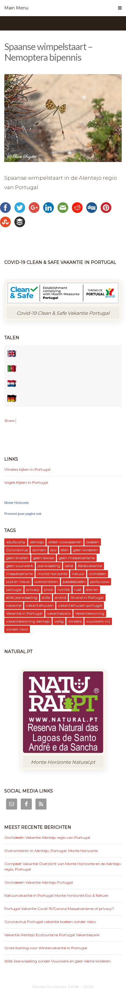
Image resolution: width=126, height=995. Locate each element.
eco (53, 550)
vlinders (75, 621)
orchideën (97, 573)
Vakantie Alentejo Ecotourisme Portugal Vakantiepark (51, 934)
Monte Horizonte (16, 503)
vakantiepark (59, 613)
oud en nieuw (18, 581)
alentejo (37, 542)
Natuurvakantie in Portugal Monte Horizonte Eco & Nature (56, 895)
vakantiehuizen (40, 605)
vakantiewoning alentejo (28, 621)
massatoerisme (19, 573)
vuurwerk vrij (98, 621)
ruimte (63, 589)
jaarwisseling (49, 565)
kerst (69, 565)
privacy (32, 589)
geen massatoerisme (77, 557)
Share (9, 420)
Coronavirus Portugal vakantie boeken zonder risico (50, 921)
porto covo (99, 581)
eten (65, 550)
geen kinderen (85, 550)
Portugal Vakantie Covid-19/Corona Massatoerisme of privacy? (59, 908)
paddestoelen (74, 581)
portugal (14, 589)
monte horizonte (52, 573)
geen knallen (17, 557)
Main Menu (16, 8)
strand (60, 597)
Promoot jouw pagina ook (23, 513)
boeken (92, 542)
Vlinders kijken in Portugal (27, 469)
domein (39, 550)
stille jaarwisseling (21, 597)
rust (77, 589)
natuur (78, 573)
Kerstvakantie (90, 565)
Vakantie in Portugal (24, 613)
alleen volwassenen (65, 542)
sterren (92, 589)
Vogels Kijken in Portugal (26, 482)
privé (48, 589)
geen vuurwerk (19, 565)
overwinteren (46, 581)
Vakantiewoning (89, 613)
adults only (15, 542)
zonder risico (17, 629)
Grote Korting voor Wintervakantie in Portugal (45, 948)
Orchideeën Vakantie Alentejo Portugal (38, 882)
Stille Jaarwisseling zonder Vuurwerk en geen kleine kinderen (57, 961)
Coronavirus (17, 550)
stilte (46, 597)
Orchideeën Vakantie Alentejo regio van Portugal (47, 837)
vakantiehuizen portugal (80, 605)
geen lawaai (43, 557)
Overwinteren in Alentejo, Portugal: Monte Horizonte (51, 850)
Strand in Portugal (87, 597)
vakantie (13, 605)
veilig (59, 621)
